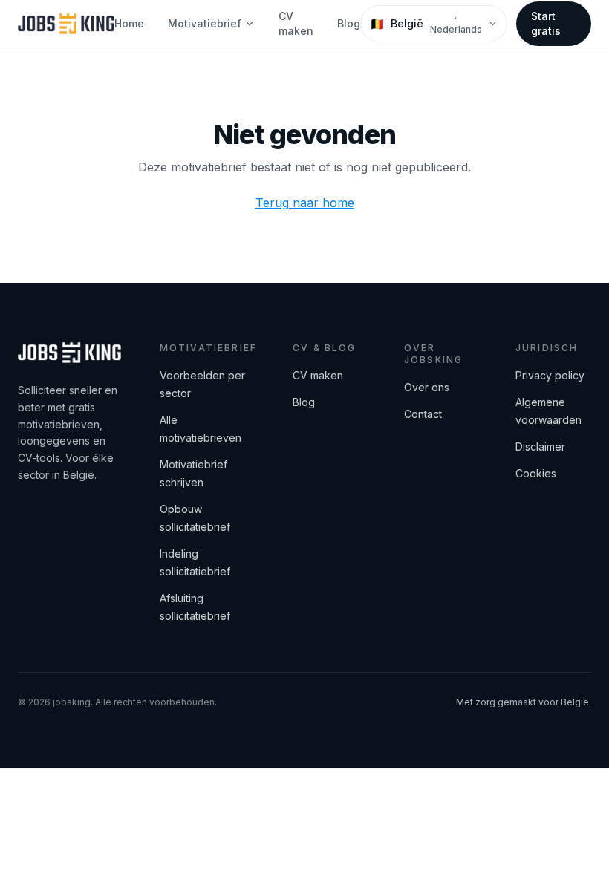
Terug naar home (304, 202)
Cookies (535, 473)
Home (129, 23)
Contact (423, 414)
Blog (348, 23)
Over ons (426, 387)
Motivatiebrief (204, 23)
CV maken (296, 23)
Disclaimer (540, 446)
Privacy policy (549, 375)
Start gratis (546, 23)
